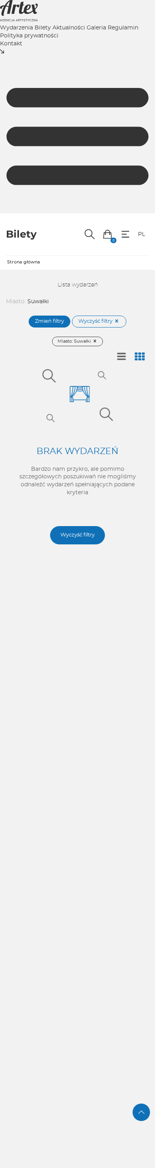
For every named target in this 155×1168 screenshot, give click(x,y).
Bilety (43, 28)
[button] (107, 234)
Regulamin (123, 28)
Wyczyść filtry (96, 321)
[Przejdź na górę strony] (141, 1112)
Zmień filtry (49, 321)
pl (141, 234)
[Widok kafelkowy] (140, 357)
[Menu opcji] (125, 234)
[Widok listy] (121, 357)
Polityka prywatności (29, 36)
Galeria (96, 28)
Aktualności (68, 28)
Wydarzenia (16, 28)
